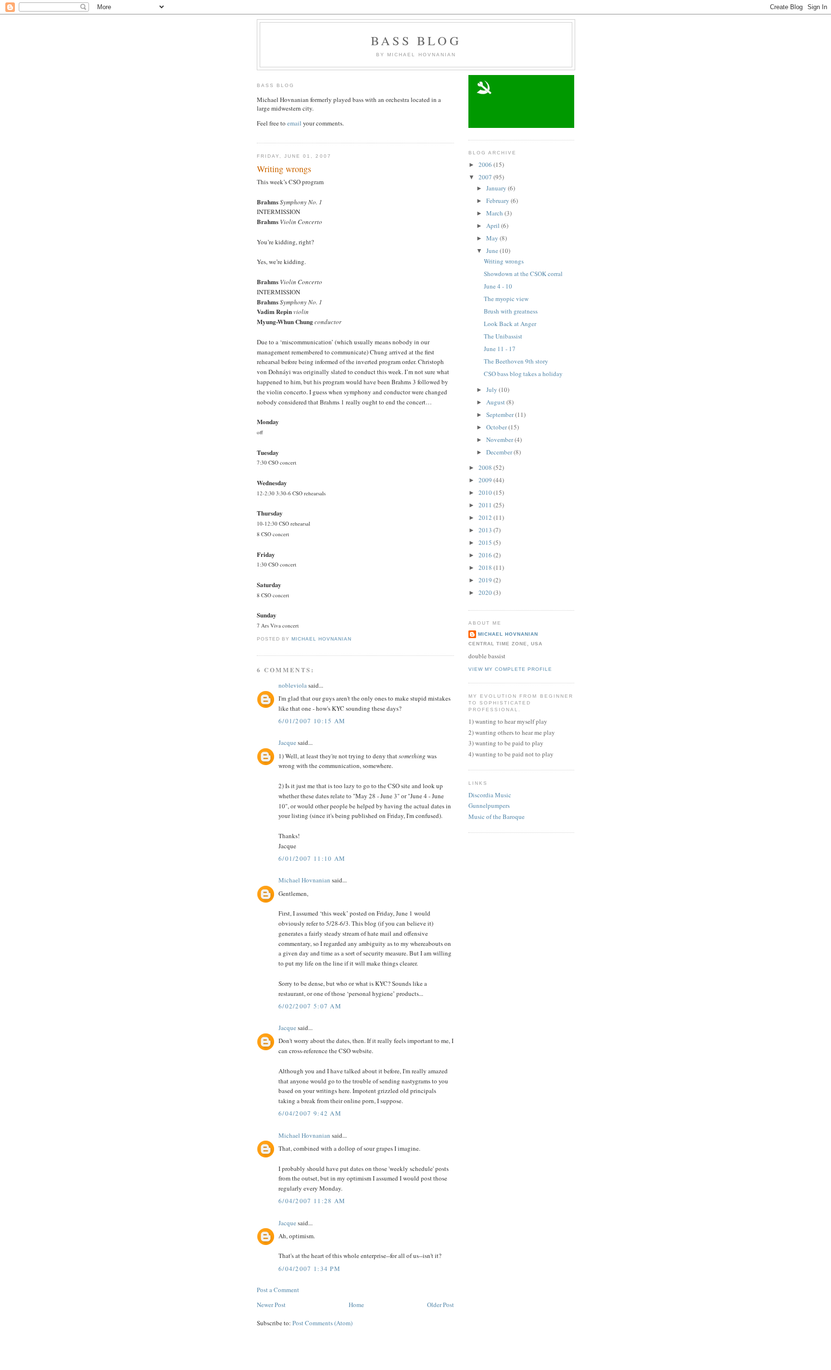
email (294, 123)
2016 (485, 555)
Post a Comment (278, 1289)
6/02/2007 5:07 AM (309, 1006)
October (497, 427)
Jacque (287, 742)
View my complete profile (510, 669)
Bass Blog (416, 40)
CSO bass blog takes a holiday (523, 373)
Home (356, 1304)
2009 (485, 480)
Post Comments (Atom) (322, 1323)
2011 (485, 505)
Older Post (440, 1304)
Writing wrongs (504, 261)
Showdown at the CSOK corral (523, 273)
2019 (485, 580)
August (496, 402)
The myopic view (506, 298)
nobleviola (292, 685)
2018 (485, 567)
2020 (485, 592)
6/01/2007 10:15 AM (311, 720)
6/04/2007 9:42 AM (309, 1113)
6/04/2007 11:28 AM (311, 1200)
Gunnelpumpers (489, 805)
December (500, 452)
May (493, 238)
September (500, 414)
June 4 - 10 (498, 286)
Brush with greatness (511, 311)
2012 (485, 517)
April (493, 225)
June (493, 250)
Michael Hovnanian (304, 880)
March (495, 213)
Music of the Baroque (496, 816)
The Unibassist (503, 336)
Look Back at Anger (510, 323)
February (498, 200)
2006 (485, 164)
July (492, 389)
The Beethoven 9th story (516, 361)
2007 (485, 177)
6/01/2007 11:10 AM (311, 858)
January (497, 188)
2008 (485, 467)
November (500, 439)
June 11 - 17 (500, 348)
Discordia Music (489, 795)
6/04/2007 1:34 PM (309, 1268)
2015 (485, 542)
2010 (485, 492)
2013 (485, 530)
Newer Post (271, 1304)
